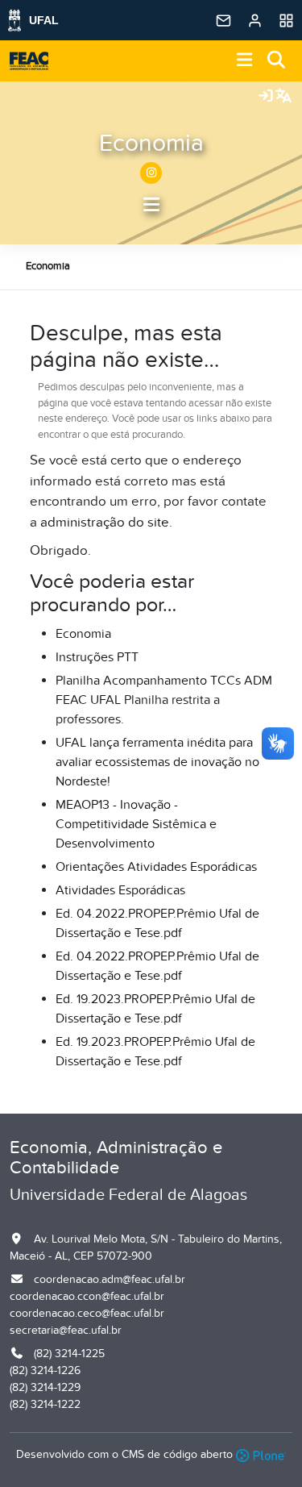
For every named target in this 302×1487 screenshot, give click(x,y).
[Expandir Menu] (245, 61)
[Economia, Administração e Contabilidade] (29, 61)
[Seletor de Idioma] (283, 96)
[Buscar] (277, 61)
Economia (151, 143)
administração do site (104, 522)
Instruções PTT (97, 657)
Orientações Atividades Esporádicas (156, 867)
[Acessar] (266, 96)
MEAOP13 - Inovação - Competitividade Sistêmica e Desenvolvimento (136, 824)
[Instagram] (151, 173)
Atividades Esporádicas (120, 890)
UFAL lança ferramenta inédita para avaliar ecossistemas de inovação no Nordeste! (157, 762)
